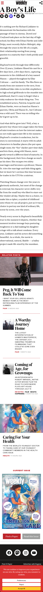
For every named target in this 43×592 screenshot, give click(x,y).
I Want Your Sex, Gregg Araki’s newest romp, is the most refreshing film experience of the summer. (20, 301)
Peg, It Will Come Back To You (17, 292)
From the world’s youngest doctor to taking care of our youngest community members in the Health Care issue (21, 449)
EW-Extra (19, 392)
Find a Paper (12, 536)
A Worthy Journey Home (23, 324)
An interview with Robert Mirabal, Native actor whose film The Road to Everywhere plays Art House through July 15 (26, 383)
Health (6, 455)
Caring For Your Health (16, 439)
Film (2, 13)
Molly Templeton (16, 13)
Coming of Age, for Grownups (24, 368)
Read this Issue (31, 536)
